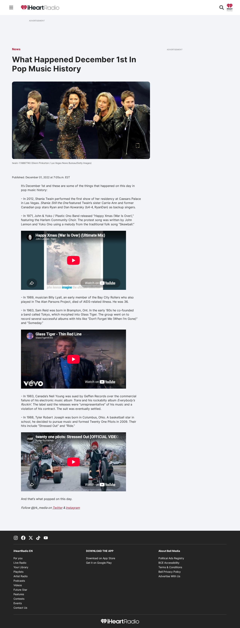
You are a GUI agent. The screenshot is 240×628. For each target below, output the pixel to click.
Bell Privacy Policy (169, 571)
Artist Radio (21, 576)
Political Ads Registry (171, 558)
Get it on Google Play (99, 562)
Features (19, 594)
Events (18, 603)
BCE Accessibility (168, 562)
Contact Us (20, 607)
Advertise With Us (169, 576)
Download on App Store (100, 558)
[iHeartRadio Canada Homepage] (40, 7)
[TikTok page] (38, 537)
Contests (19, 598)
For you (18, 558)
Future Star (20, 589)
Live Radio (20, 562)
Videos (18, 585)
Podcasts (19, 580)
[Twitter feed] (30, 537)
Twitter (57, 508)
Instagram (73, 508)
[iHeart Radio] (229, 7)
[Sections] (11, 7)
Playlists (18, 571)
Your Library (21, 567)
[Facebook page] (23, 537)
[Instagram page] (16, 537)
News (16, 49)
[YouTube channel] (46, 537)
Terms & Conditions (170, 567)
